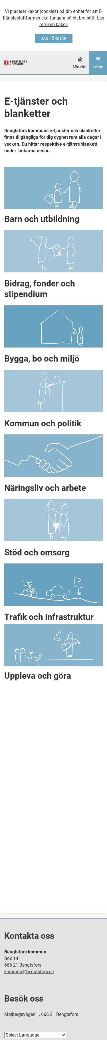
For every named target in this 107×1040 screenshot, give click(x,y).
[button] (53, 196)
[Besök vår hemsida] (15, 62)
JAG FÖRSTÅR (53, 38)
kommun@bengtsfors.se (29, 971)
